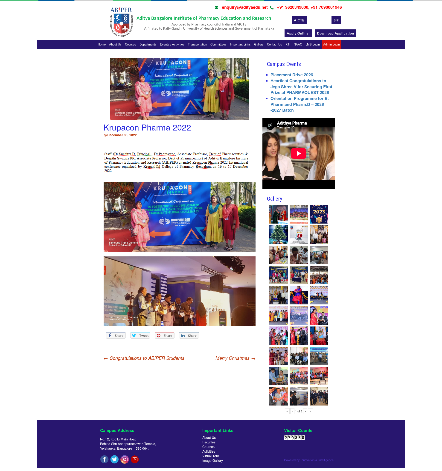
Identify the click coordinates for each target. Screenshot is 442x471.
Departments (148, 44)
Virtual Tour (210, 456)
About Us (115, 44)
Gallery (259, 44)
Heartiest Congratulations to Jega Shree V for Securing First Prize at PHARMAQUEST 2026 (301, 86)
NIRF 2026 (319, 20)
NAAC (298, 44)
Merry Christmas (235, 358)
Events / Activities (172, 44)
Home (102, 44)
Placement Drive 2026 (291, 75)
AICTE (299, 20)
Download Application (335, 33)
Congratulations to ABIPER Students (144, 358)
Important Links (240, 44)
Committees (218, 44)
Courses (130, 44)
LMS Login (312, 44)
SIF (336, 20)
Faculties (208, 442)
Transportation (197, 44)
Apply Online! (298, 33)
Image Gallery (212, 460)
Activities (208, 451)
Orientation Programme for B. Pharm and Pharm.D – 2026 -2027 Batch (299, 104)
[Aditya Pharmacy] (121, 24)
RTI (287, 44)
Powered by (309, 460)
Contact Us (274, 44)
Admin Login (331, 44)
